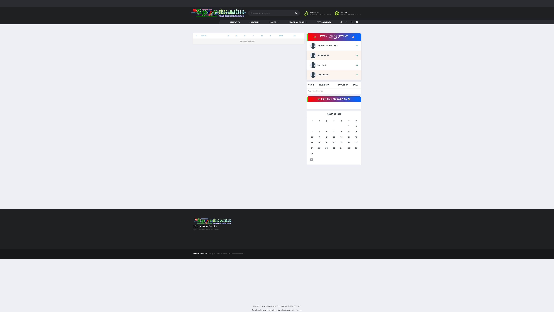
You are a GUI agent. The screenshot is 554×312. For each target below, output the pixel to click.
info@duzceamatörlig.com (320, 14)
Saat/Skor (343, 85)
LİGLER (272, 22)
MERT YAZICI (323, 75)
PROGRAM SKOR (296, 22)
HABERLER (255, 22)
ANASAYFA (235, 22)
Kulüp (203, 36)
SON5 (281, 36)
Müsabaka (324, 85)
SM (295, 36)
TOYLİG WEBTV (324, 22)
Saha (355, 85)
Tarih (311, 85)
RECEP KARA (323, 55)
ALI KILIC (322, 65)
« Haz (311, 159)
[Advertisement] (248, 80)
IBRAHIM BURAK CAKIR (328, 46)
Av (262, 36)
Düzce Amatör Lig (200, 254)
